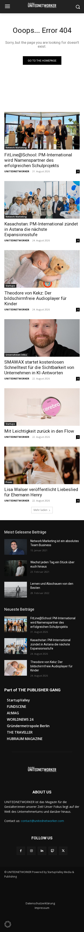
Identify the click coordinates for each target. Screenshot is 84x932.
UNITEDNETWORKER (16, 171)
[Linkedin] (42, 851)
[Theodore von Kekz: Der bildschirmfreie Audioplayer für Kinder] (42, 269)
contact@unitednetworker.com (42, 821)
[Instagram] (31, 851)
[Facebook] (21, 851)
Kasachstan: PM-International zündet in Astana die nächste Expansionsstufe (41, 229)
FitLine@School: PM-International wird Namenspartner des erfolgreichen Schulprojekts (38, 160)
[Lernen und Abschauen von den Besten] (15, 590)
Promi (9, 482)
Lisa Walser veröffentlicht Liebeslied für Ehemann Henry (41, 492)
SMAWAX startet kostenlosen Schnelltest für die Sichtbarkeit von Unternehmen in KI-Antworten (39, 367)
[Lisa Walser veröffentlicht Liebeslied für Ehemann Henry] (42, 465)
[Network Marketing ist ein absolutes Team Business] (15, 547)
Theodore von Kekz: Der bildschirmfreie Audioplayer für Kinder (35, 298)
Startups (10, 285)
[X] (63, 851)
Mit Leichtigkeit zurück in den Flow (39, 431)
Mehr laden (40, 510)
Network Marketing (16, 147)
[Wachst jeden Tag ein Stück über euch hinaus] (15, 568)
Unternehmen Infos (16, 354)
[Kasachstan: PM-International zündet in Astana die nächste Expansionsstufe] (42, 200)
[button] (8, 924)
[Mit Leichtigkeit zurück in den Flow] (42, 407)
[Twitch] (52, 851)
